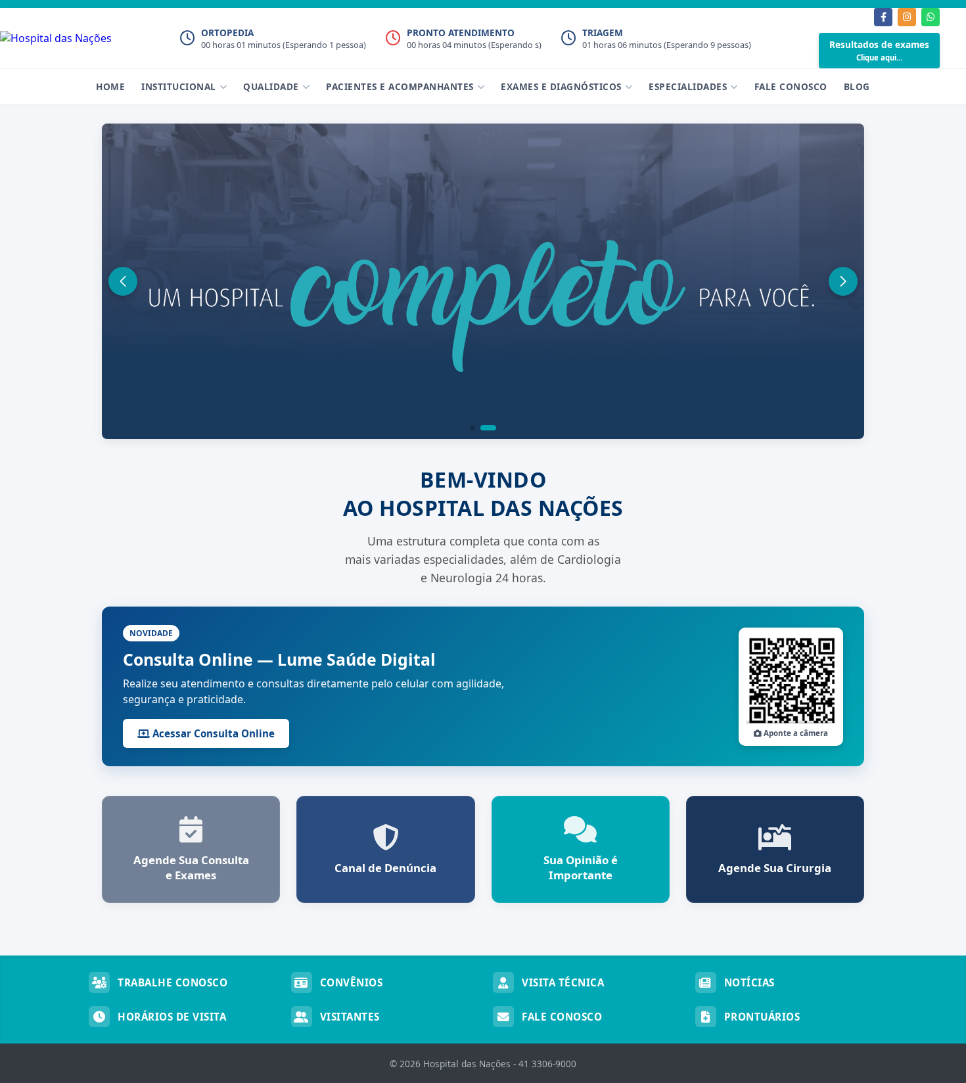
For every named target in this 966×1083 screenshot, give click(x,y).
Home (110, 86)
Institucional (178, 86)
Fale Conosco (790, 86)
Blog (857, 86)
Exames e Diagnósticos (561, 86)
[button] (472, 427)
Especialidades (688, 86)
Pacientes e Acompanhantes (400, 86)
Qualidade (271, 86)
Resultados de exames (879, 50)
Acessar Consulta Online (212, 733)
